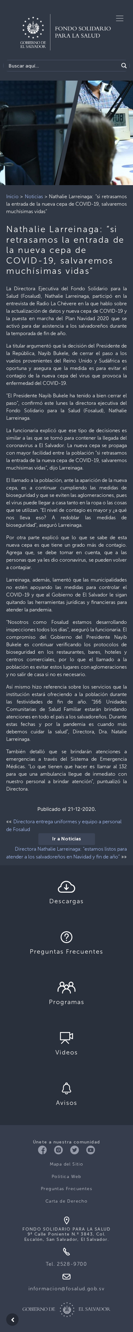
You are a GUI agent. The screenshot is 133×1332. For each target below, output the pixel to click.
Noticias (34, 196)
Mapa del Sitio (67, 1164)
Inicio (12, 196)
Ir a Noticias (66, 839)
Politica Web (66, 1176)
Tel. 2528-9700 (66, 1264)
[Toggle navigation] (119, 18)
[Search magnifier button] (124, 65)
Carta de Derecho (66, 1201)
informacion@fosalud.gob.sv (66, 1289)
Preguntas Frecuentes (66, 1188)
